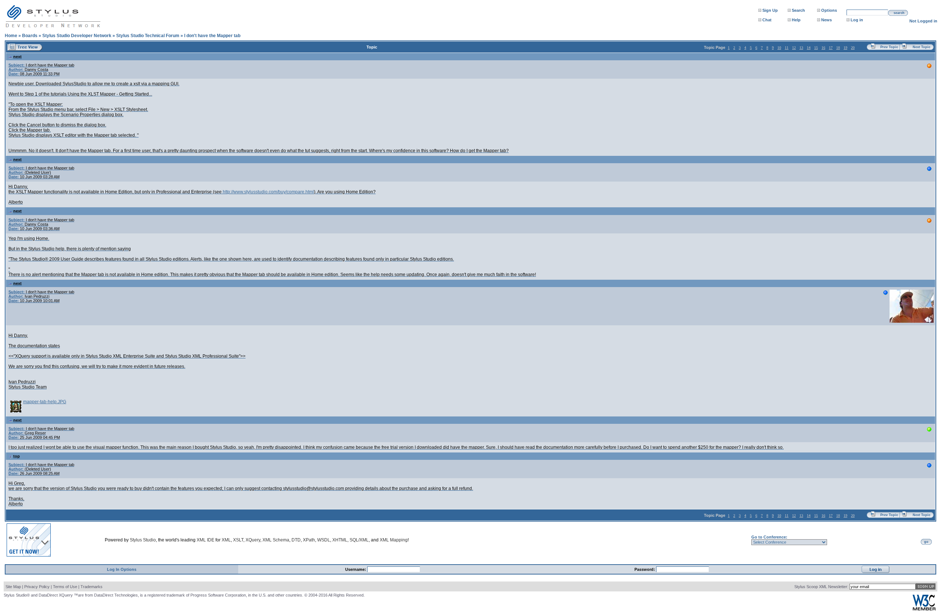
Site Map (13, 586)
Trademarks (91, 586)
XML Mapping (394, 540)
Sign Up (770, 10)
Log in (857, 20)
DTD (296, 540)
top (16, 456)
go (926, 542)
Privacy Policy (37, 586)
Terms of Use (65, 586)
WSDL (323, 540)
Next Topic (921, 47)
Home (11, 35)
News (826, 20)
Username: (356, 569)
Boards (29, 35)
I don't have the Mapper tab (212, 35)
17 (831, 48)
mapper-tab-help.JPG (44, 401)
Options (829, 10)
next (17, 56)
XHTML (339, 540)
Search (798, 10)
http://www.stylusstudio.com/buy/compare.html (268, 191)
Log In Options (121, 569)
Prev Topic (889, 47)
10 (779, 48)
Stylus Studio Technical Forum (147, 35)
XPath (309, 540)
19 (845, 48)
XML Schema (275, 540)
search (899, 13)
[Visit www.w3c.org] (924, 609)
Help (796, 20)
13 (801, 48)
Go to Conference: (769, 537)
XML (226, 540)
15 (816, 48)
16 (823, 48)
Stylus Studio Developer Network (76, 35)
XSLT (238, 540)
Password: (645, 569)
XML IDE (205, 540)
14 (809, 48)
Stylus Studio (143, 540)
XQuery (253, 540)
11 (786, 48)
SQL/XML (359, 540)
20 (853, 48)
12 (794, 48)
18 (838, 48)
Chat (767, 20)
